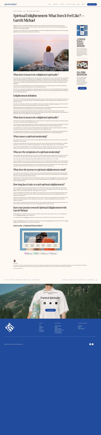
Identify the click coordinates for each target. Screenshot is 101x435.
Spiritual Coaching (81, 328)
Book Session (92, 4)
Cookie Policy (41, 331)
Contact (83, 4)
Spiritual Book (82, 73)
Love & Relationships (58, 332)
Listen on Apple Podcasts (28, 253)
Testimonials (41, 327)
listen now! (50, 310)
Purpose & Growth (58, 331)
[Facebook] (93, 344)
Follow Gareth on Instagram (53, 266)
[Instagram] (90, 344)
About (40, 325)
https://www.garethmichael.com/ (18, 268)
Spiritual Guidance (17, 11)
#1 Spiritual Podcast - (81, 42)
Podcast (79, 327)
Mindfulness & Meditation (59, 329)
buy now (82, 88)
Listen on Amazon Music (53, 253)
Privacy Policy (41, 329)
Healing (56, 327)
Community (55, 4)
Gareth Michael (36, 11)
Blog (78, 4)
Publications (80, 325)
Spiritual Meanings (58, 325)
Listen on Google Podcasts (44, 253)
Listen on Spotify (36, 253)
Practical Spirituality (68, 266)
